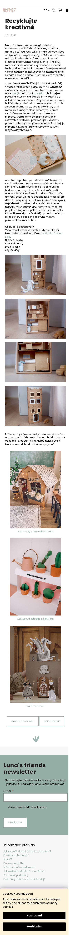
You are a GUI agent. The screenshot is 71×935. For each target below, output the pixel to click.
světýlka (17, 93)
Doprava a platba (13, 863)
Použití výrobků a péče (17, 855)
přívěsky (39, 93)
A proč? (7, 859)
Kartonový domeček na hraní (35, 531)
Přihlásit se (15, 822)
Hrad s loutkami (35, 706)
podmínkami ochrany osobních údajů (41, 809)
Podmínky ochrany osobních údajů (24, 879)
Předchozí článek (22, 721)
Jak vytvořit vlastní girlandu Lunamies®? (27, 851)
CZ (45, 10)
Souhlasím (34, 926)
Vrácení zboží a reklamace (19, 867)
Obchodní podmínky (15, 875)
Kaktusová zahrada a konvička (35, 618)
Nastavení (34, 915)
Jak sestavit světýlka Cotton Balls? (24, 871)
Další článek (52, 721)
